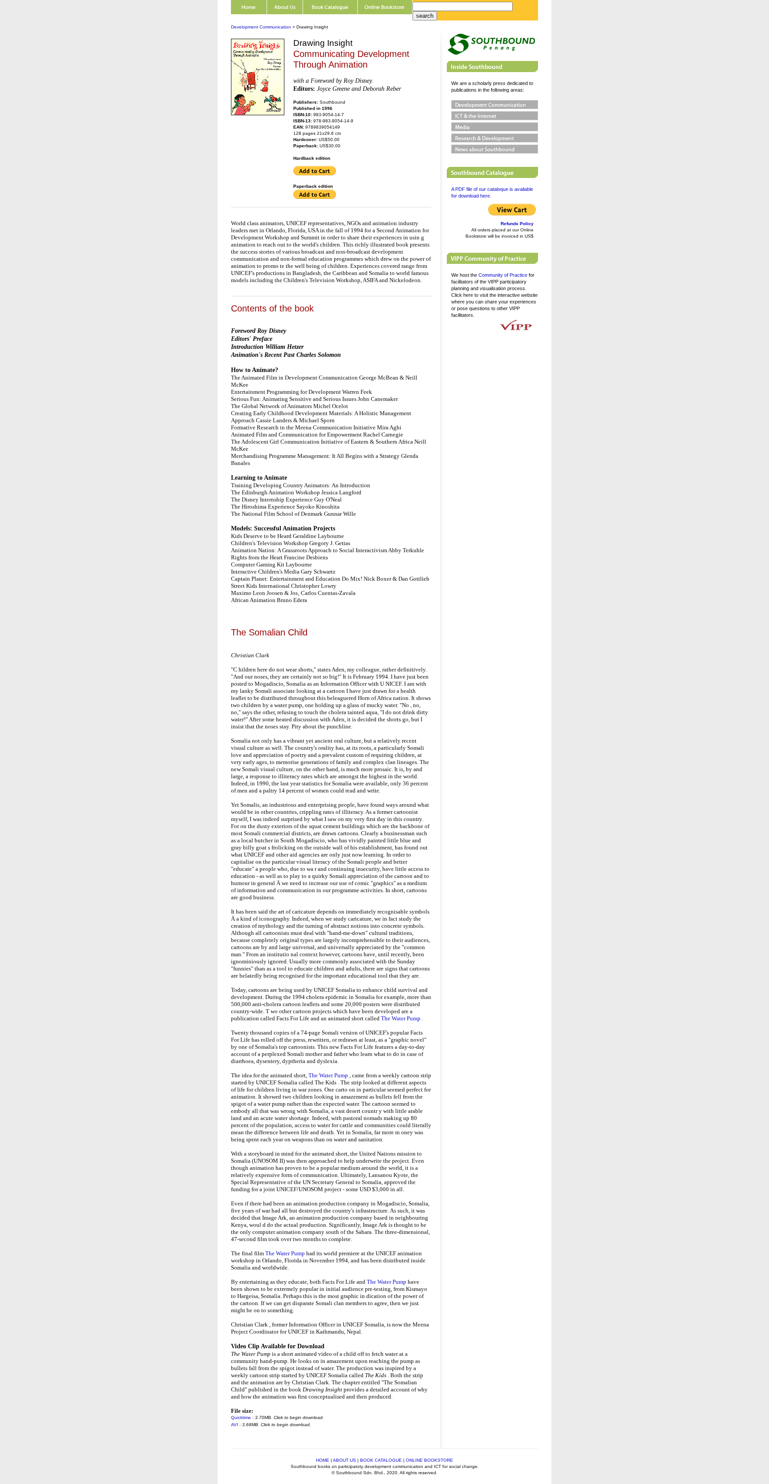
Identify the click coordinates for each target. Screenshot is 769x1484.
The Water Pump (401, 1018)
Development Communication (261, 26)
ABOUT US (344, 1460)
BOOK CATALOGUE (381, 1460)
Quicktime (241, 1417)
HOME (322, 1460)
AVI (234, 1424)
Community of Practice (502, 275)
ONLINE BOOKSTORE (429, 1460)
